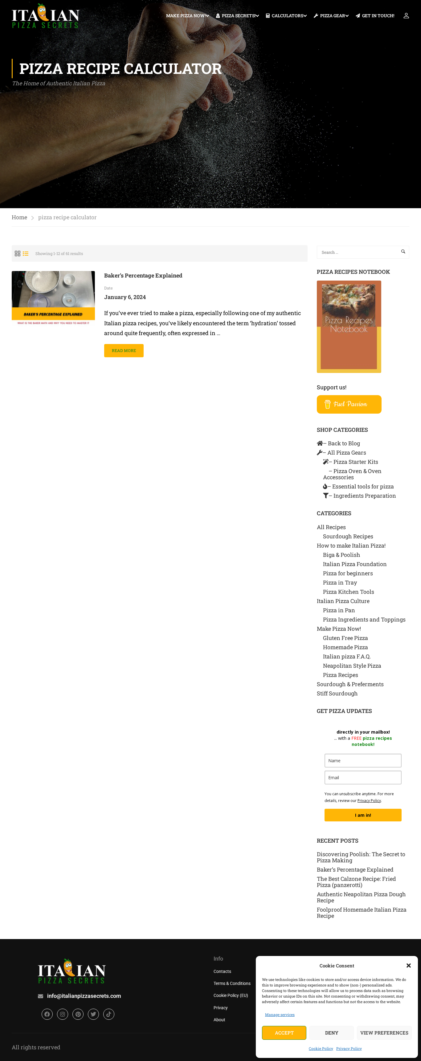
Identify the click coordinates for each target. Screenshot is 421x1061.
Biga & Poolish (341, 554)
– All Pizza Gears (344, 452)
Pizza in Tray (340, 582)
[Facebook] (47, 1014)
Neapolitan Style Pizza (352, 665)
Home (19, 217)
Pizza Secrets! (238, 15)
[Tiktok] (108, 1014)
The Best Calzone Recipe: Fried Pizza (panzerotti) (356, 882)
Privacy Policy (349, 1048)
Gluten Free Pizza (345, 638)
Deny (331, 1033)
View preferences (384, 1033)
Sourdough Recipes (348, 536)
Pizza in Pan (339, 610)
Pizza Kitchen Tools (348, 591)
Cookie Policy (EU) (231, 995)
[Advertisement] (210, 134)
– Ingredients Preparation (362, 495)
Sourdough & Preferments (350, 684)
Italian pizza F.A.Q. (347, 656)
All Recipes (331, 527)
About (219, 1019)
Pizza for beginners (348, 573)
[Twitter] (93, 1014)
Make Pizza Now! (186, 15)
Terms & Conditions (232, 983)
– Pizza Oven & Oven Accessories (352, 474)
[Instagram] (62, 1014)
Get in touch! (378, 15)
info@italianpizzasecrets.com (84, 996)
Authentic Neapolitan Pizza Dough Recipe (361, 897)
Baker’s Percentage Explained (143, 275)
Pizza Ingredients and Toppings (364, 619)
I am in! (363, 815)
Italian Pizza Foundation (355, 564)
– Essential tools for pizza (360, 486)
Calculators (287, 15)
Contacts (222, 971)
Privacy (221, 1007)
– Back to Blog (341, 443)
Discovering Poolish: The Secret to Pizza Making (361, 857)
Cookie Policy (321, 1048)
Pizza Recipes (340, 674)
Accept (284, 1033)
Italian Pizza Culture (343, 601)
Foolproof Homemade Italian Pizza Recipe (362, 912)
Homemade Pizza (345, 647)
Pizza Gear (332, 15)
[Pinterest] (78, 1014)
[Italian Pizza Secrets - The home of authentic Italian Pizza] (46, 15)
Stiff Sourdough (337, 693)
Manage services (280, 1014)
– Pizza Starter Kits (353, 462)
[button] (409, 965)
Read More (125, 348)
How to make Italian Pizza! (351, 545)
